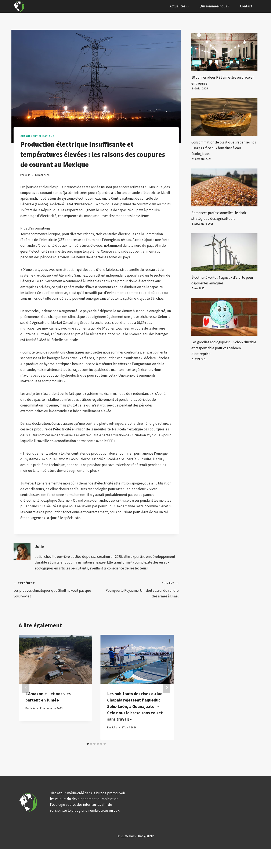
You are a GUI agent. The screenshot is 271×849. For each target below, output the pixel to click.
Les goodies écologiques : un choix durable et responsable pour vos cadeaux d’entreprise (223, 348)
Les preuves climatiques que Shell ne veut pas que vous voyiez (52, 589)
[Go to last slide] (25, 687)
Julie (39, 546)
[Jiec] (19, 6)
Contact (246, 6)
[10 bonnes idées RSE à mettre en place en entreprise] (224, 52)
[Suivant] (166, 687)
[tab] (88, 744)
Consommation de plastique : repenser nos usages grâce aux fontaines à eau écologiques (223, 148)
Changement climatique (37, 136)
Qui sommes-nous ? (214, 6)
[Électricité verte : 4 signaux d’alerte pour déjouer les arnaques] (224, 252)
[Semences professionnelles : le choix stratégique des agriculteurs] (224, 187)
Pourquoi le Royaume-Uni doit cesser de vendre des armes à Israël (142, 589)
